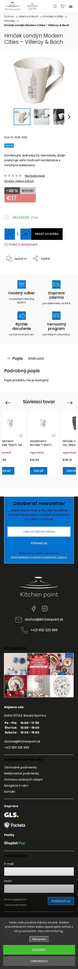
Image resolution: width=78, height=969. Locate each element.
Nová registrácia (15, 899)
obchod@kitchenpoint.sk (44, 619)
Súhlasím (39, 949)
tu (61, 931)
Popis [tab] (17, 358)
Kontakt (9, 792)
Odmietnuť (39, 961)
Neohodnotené (35, 175)
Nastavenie (39, 939)
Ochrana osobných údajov (23, 779)
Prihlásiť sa (39, 543)
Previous (9, 402)
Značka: (19, 181)
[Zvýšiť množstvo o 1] (25, 234)
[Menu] (71, 6)
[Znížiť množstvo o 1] (10, 234)
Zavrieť (63, 269)
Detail (38, 470)
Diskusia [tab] (36, 358)
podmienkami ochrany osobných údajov (39, 557)
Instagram (45, 608)
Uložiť (14, 271)
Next (70, 402)
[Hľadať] (55, 6)
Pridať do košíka (46, 234)
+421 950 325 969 (43, 630)
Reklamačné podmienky (21, 773)
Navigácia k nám (16, 785)
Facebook (33, 608)
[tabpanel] (43, 444)
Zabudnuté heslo (15, 905)
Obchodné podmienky (20, 767)
